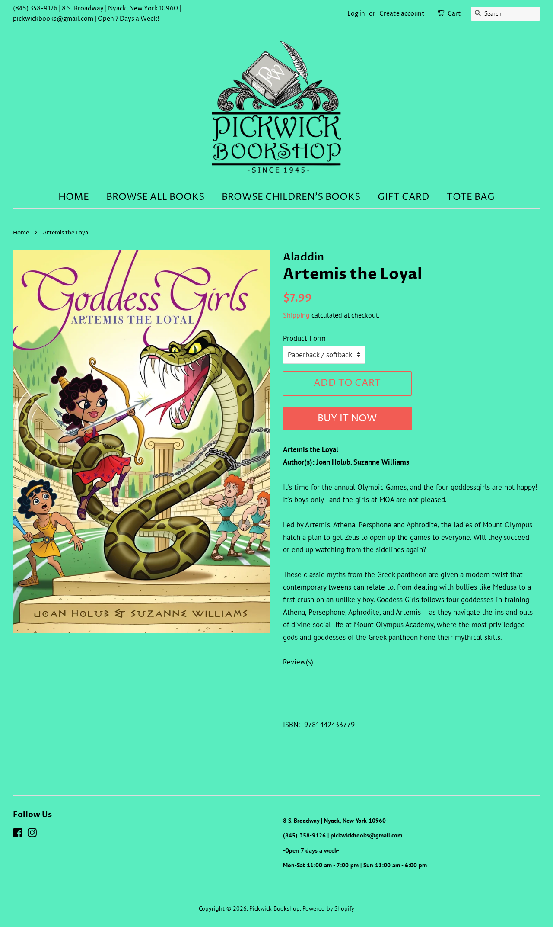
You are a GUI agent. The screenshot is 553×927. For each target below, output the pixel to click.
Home (73, 197)
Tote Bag (471, 197)
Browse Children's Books (291, 197)
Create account (402, 14)
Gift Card (403, 197)
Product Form (304, 338)
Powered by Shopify (328, 908)
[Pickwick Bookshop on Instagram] (32, 834)
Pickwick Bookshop (274, 908)
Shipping (296, 315)
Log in (356, 14)
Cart (454, 14)
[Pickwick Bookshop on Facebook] (18, 834)
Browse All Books (155, 197)
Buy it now (347, 418)
